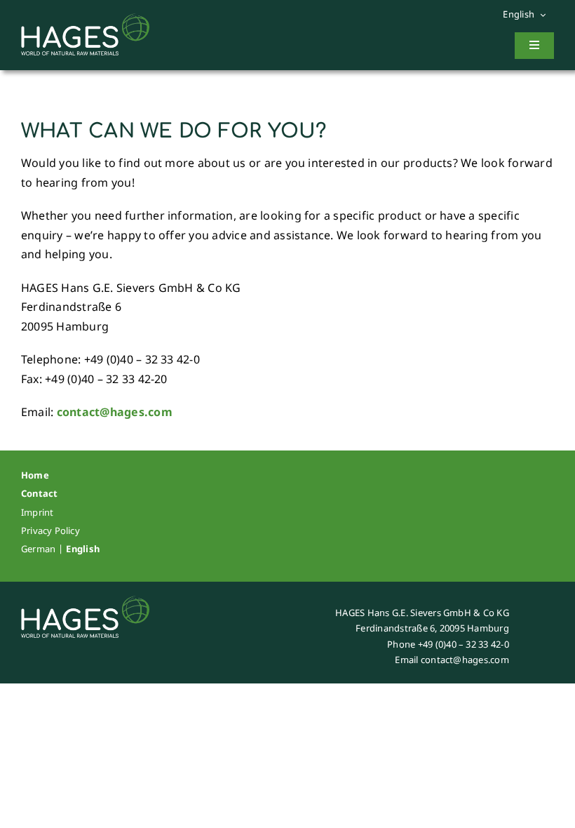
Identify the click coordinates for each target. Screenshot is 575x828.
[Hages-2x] (85, 19)
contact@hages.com (114, 412)
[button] (528, 15)
